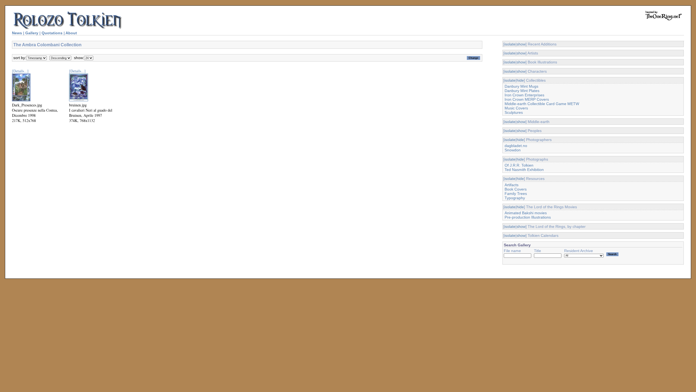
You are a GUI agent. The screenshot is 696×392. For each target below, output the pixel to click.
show (521, 44)
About (71, 33)
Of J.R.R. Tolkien (519, 165)
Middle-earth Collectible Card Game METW (542, 104)
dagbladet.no (516, 145)
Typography (515, 198)
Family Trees (516, 193)
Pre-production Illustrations (528, 217)
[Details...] (20, 71)
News (17, 33)
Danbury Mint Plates (522, 90)
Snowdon (513, 150)
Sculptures (514, 112)
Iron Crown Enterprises (524, 95)
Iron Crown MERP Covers (527, 99)
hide (520, 80)
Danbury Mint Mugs (521, 86)
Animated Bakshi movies (526, 213)
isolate (509, 44)
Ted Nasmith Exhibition (524, 169)
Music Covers (516, 108)
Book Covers (516, 189)
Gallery (31, 33)
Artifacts (511, 185)
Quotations (52, 33)
